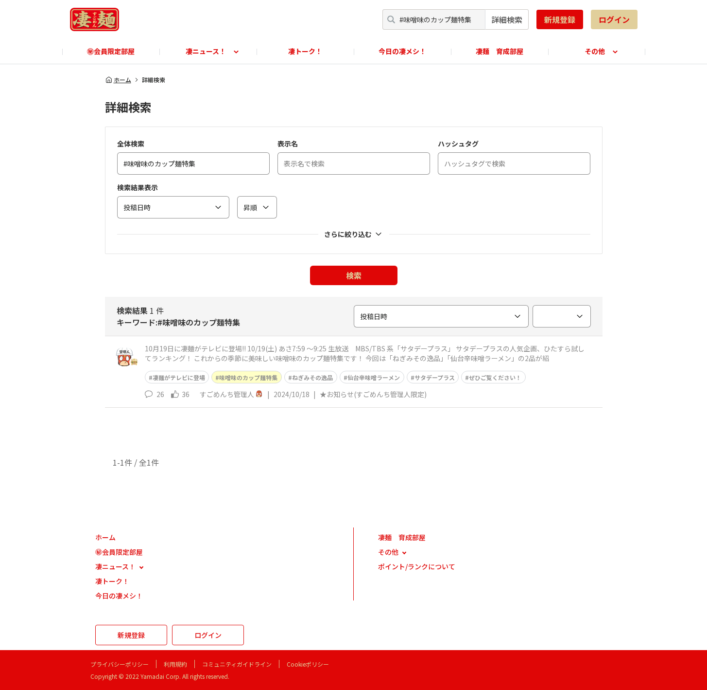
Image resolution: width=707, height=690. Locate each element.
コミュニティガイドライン (237, 664)
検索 (354, 275)
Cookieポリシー (308, 664)
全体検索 (130, 143)
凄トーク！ (305, 51)
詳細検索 (506, 19)
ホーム (122, 80)
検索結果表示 (137, 187)
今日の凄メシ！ (402, 51)
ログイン (614, 19)
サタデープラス (434, 377)
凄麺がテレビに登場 (179, 377)
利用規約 (175, 664)
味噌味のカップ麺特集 (248, 377)
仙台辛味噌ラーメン (373, 377)
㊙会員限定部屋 (111, 51)
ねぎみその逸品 (312, 377)
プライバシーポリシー (119, 664)
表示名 (287, 143)
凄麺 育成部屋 (499, 51)
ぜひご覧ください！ (495, 377)
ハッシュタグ (458, 143)
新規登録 (559, 19)
